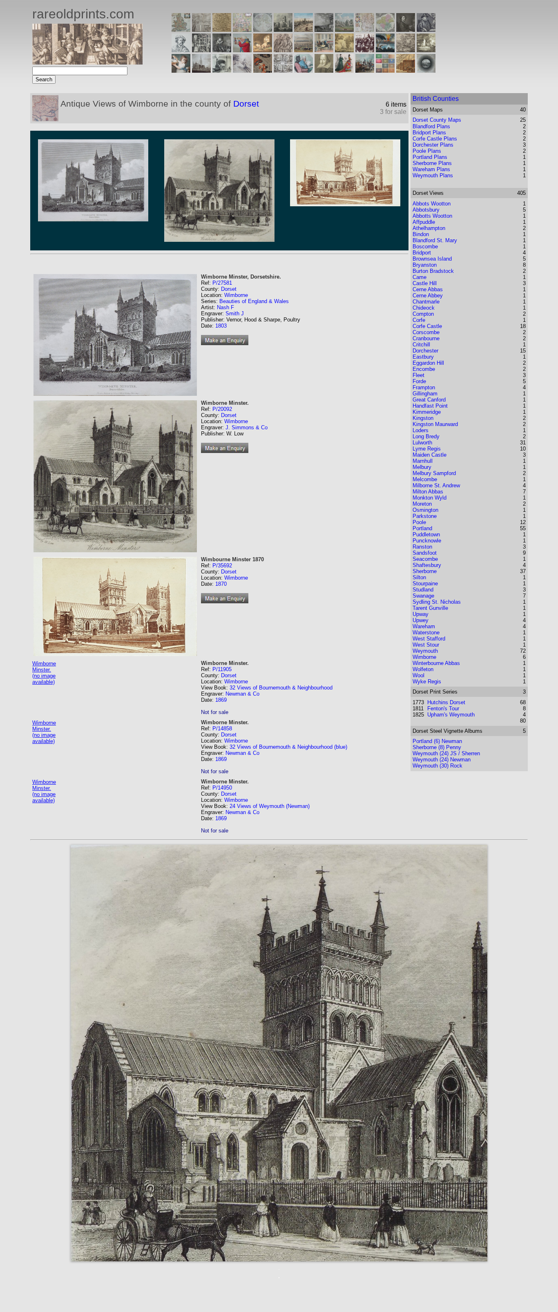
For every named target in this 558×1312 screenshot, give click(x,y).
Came (419, 277)
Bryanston (425, 265)
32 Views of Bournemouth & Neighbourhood (281, 688)
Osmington (425, 510)
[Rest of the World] (262, 29)
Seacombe (425, 559)
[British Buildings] (283, 29)
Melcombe (425, 479)
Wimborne (236, 295)
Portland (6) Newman (437, 741)
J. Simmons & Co (246, 427)
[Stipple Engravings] (181, 70)
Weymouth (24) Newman (442, 759)
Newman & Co (242, 694)
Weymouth (425, 651)
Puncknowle (427, 541)
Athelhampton (429, 228)
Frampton (424, 387)
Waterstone (426, 632)
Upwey (421, 620)
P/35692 (222, 565)
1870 (221, 584)
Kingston (423, 418)
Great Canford (429, 400)
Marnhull (423, 461)
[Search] (426, 70)
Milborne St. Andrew (436, 485)
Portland (422, 528)
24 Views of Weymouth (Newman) (270, 806)
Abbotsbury (426, 210)
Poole (419, 522)
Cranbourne (426, 338)
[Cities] (303, 29)
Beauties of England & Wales (254, 301)
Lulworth (422, 443)
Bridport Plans (429, 132)
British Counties (436, 98)
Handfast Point (430, 406)
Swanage (423, 596)
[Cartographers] (426, 29)
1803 (221, 326)
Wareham (424, 626)
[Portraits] (283, 50)
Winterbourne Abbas (436, 663)
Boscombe (425, 246)
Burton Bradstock (433, 271)
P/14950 (222, 788)
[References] (405, 70)
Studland (423, 590)
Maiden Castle (429, 455)
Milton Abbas (428, 492)
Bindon (421, 234)
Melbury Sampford (434, 473)
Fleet (418, 375)
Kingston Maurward (435, 424)
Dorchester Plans (433, 145)
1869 (221, 700)
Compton (423, 314)
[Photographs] (364, 50)
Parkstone (425, 516)
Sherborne (425, 571)
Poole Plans (427, 151)
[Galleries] (385, 50)
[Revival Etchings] (242, 70)
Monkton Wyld (429, 498)
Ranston (422, 547)
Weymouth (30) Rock (437, 766)
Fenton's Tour (443, 708)
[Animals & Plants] (262, 50)
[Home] (87, 62)
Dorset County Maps (437, 120)
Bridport (422, 253)
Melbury (422, 467)
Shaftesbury (427, 565)
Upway (421, 614)
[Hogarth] (221, 50)
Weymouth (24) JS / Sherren (446, 753)
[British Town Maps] (242, 29)
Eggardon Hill (428, 363)
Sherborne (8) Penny (437, 747)
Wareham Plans (431, 169)
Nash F (225, 307)
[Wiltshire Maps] (364, 29)
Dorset (246, 103)
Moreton (422, 504)
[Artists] (405, 29)
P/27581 (222, 283)
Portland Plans (430, 157)
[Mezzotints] (426, 50)
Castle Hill (425, 283)
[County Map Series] (221, 29)
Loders (421, 430)
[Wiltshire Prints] (344, 29)
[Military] (364, 70)
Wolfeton (423, 669)
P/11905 (222, 669)
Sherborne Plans (432, 163)
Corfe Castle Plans (435, 139)
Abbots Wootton (432, 204)
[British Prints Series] (201, 29)
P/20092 (222, 409)
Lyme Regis (427, 449)
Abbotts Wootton (432, 216)
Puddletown (426, 534)
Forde (419, 381)
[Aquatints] (201, 70)
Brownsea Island (432, 259)
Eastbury (423, 357)
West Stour (426, 645)
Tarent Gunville (430, 608)
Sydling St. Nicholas (437, 602)
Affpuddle (424, 222)
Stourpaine (425, 583)
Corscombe (426, 332)
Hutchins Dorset (446, 702)
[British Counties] (181, 29)
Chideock (424, 308)
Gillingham (425, 393)
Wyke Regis (427, 681)
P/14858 (222, 728)
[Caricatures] (242, 50)
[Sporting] (303, 50)
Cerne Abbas (428, 289)
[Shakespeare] (324, 70)
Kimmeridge (427, 412)
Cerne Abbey (428, 295)
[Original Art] (344, 50)
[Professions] (303, 70)
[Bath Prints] (324, 29)
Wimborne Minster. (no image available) (44, 672)
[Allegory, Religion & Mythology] (283, 70)
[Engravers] (181, 50)
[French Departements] (385, 29)
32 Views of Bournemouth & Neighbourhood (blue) (288, 747)
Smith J (234, 313)
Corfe (419, 320)
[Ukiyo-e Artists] (262, 70)
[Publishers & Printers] (201, 50)
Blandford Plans (431, 126)
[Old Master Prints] (405, 50)
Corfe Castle (427, 326)
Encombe (424, 369)
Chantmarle (426, 302)
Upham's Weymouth (451, 715)
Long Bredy (426, 436)
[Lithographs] (221, 70)
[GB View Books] (385, 70)
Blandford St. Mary (435, 240)
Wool (418, 675)
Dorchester (425, 351)
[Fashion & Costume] (344, 70)
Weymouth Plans (433, 175)
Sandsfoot (425, 553)
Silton (419, 577)
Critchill (421, 344)
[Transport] (324, 50)
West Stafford (429, 639)
